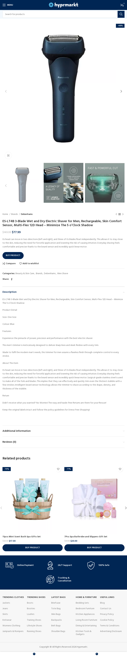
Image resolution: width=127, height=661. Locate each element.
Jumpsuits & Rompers (12, 631)
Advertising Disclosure (111, 631)
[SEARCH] (121, 14)
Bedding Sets (82, 603)
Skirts (5, 614)
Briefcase (55, 603)
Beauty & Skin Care (25, 273)
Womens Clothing (11, 626)
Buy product (13, 255)
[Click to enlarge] (8, 155)
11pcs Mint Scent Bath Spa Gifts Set (21, 537)
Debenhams (27, 214)
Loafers (30, 614)
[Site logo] (63, 5)
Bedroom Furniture (85, 609)
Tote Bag (56, 609)
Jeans (5, 609)
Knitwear (6, 620)
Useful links (107, 597)
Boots (30, 603)
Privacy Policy (107, 614)
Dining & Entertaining (86, 626)
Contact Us (105, 609)
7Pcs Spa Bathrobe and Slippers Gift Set (85, 537)
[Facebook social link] (11, 279)
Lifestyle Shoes (34, 626)
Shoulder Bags (58, 631)
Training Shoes (34, 620)
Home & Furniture (86, 597)
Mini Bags (56, 614)
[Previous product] (116, 214)
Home (5, 214)
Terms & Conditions (109, 626)
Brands (14, 214)
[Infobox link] (22, 565)
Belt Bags (56, 626)
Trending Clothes (13, 597)
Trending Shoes (36, 597)
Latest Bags (58, 597)
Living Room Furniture (86, 620)
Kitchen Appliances (85, 614)
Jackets (6, 603)
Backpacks (56, 620)
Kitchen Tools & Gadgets (83, 632)
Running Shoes (34, 631)
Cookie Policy (107, 620)
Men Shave (62, 273)
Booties (31, 609)
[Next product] (123, 214)
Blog (102, 603)
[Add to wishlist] (58, 469)
